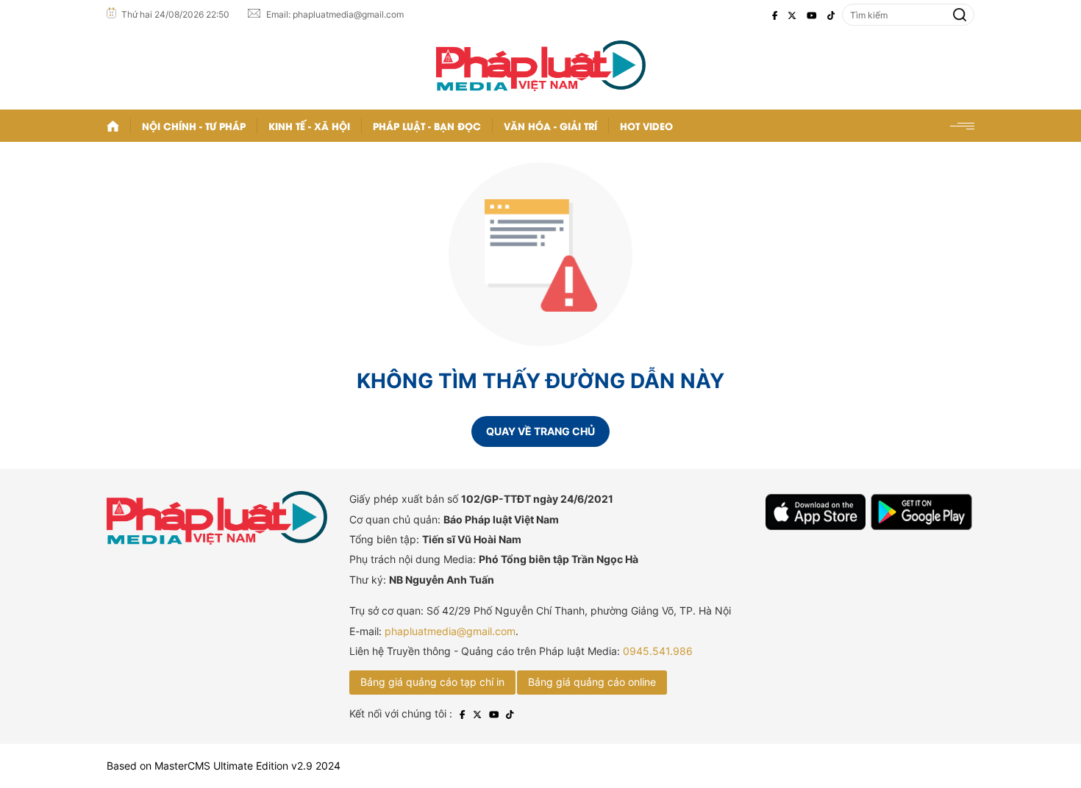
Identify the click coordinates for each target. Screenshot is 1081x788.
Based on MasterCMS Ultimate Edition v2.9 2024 (223, 765)
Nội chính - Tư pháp (194, 125)
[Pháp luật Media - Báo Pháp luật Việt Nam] (541, 65)
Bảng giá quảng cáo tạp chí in (432, 682)
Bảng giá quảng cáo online (592, 682)
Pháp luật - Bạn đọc (427, 125)
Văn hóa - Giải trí (550, 125)
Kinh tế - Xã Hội (309, 125)
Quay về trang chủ (540, 431)
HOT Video (646, 125)
